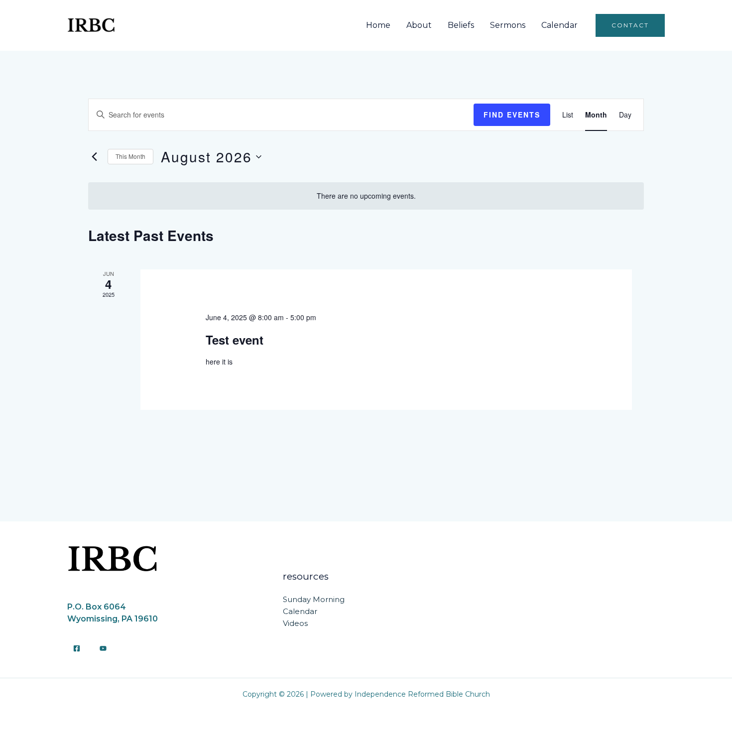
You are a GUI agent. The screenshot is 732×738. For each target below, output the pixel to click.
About (419, 25)
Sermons (507, 25)
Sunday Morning (314, 599)
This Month (130, 156)
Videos (295, 623)
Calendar (559, 25)
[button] (630, 25)
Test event (234, 339)
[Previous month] (94, 157)
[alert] (366, 196)
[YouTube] (103, 648)
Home (378, 25)
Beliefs (461, 25)
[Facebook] (76, 648)
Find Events (512, 115)
